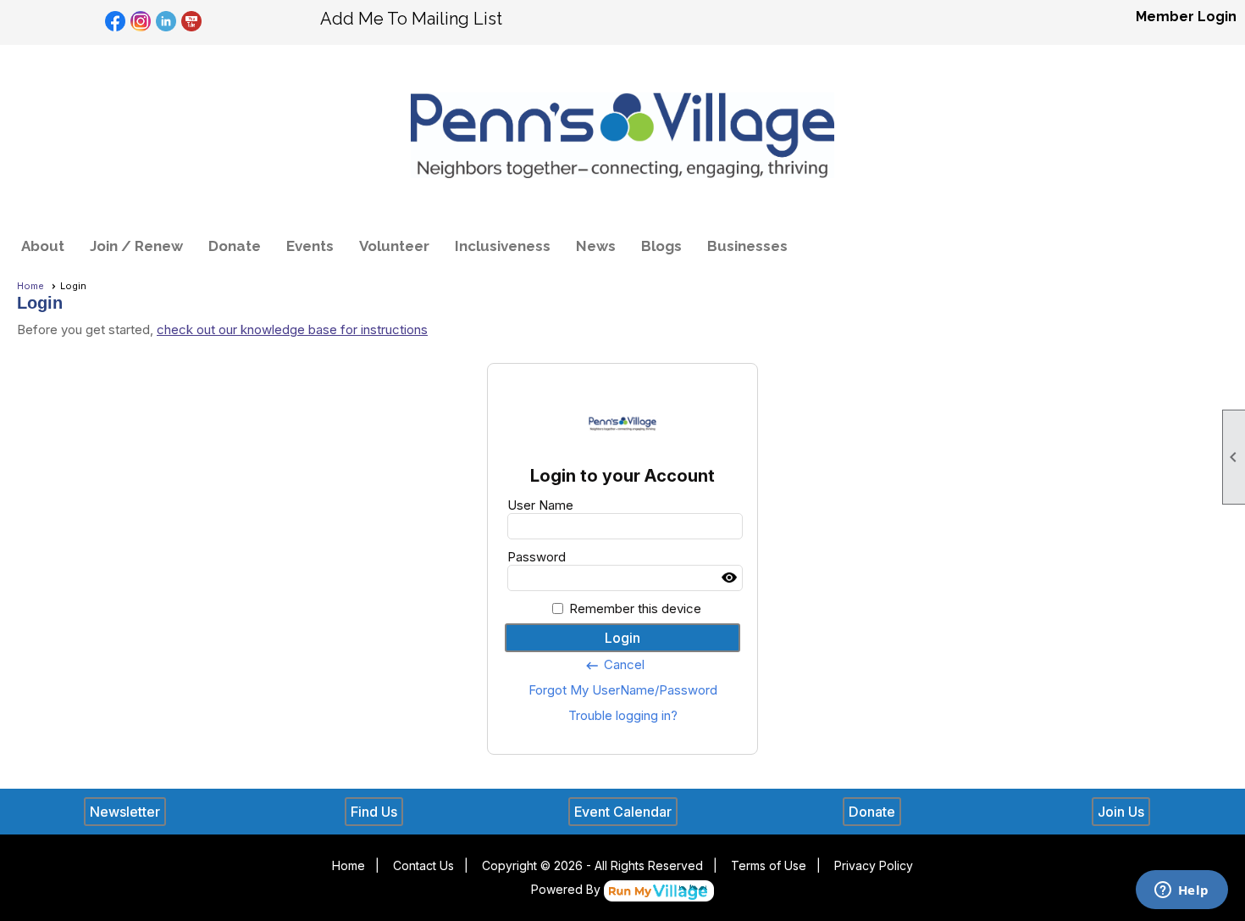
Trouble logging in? (623, 715)
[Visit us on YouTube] (191, 21)
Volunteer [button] (394, 245)
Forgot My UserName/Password (622, 690)
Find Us (374, 811)
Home (30, 286)
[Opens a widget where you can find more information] (1181, 891)
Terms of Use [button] (768, 865)
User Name (540, 505)
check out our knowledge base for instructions (292, 329)
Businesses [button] (747, 245)
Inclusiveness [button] (503, 245)
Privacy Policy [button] (873, 865)
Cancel (614, 664)
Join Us (1121, 811)
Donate (234, 245)
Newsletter (125, 811)
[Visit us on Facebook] (115, 21)
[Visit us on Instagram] (141, 21)
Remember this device (635, 608)
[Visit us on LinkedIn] (166, 21)
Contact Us (423, 865)
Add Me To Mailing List (411, 18)
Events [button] (310, 245)
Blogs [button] (661, 245)
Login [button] (622, 637)
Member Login (1186, 16)
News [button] (596, 245)
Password (536, 557)
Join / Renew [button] (136, 245)
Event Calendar (623, 811)
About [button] (42, 245)
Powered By (567, 889)
